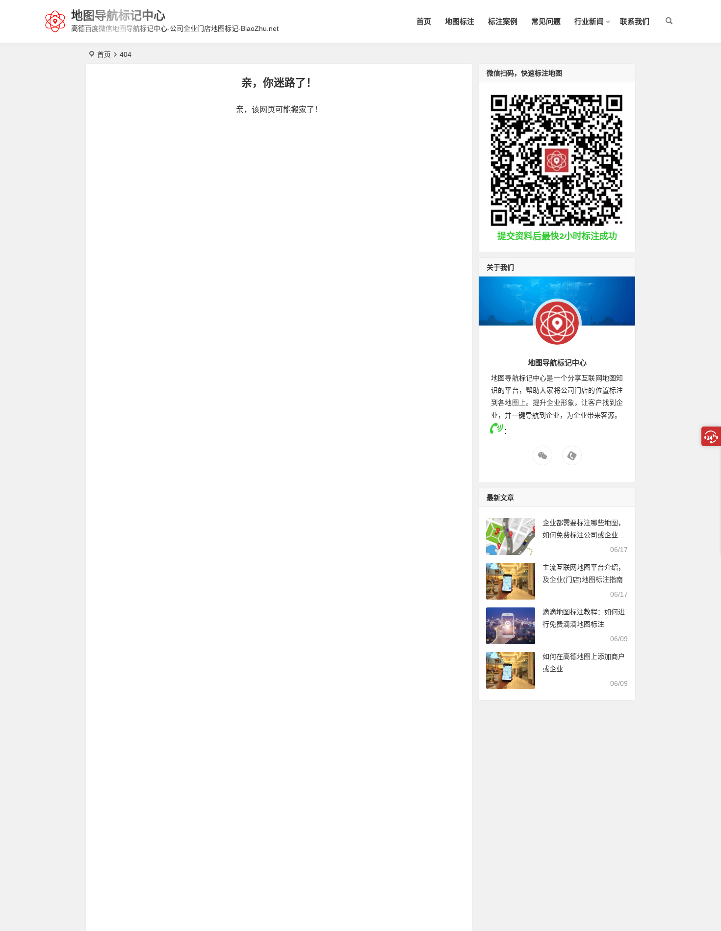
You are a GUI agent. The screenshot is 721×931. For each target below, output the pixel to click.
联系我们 (634, 21)
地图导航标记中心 (118, 15)
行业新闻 (589, 21)
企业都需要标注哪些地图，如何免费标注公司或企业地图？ (583, 535)
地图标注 (459, 21)
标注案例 (502, 21)
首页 (423, 21)
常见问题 (546, 21)
